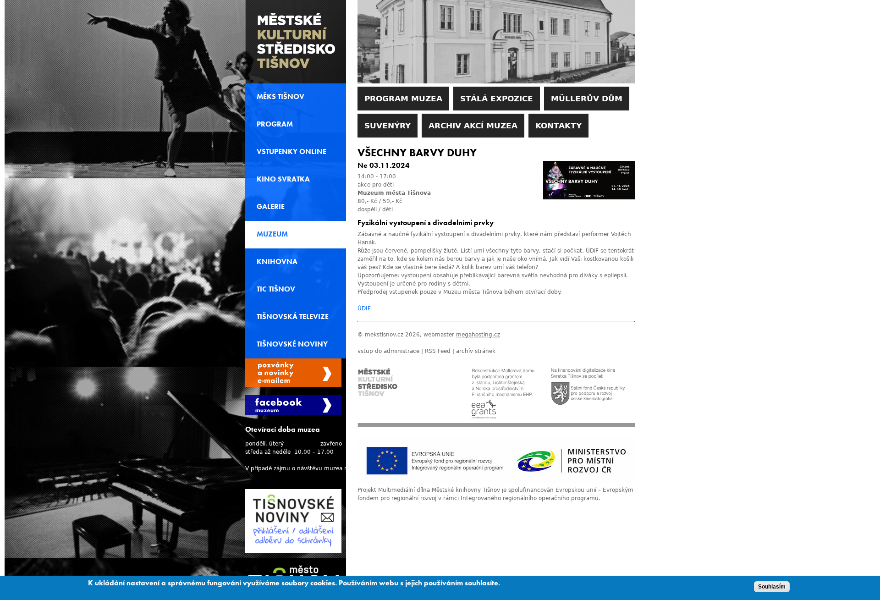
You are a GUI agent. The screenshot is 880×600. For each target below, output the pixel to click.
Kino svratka (283, 179)
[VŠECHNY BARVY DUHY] (589, 197)
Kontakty (558, 125)
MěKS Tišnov (280, 96)
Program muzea (403, 98)
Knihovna (277, 261)
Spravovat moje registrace (293, 372)
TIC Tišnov (276, 289)
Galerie (271, 206)
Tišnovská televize (293, 316)
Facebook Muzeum (293, 405)
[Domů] (295, 41)
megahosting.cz (478, 334)
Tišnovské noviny (292, 344)
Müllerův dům (586, 98)
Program (275, 124)
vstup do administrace (388, 351)
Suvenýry (387, 125)
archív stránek (475, 351)
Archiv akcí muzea (473, 125)
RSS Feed (438, 351)
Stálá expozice (496, 98)
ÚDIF (364, 308)
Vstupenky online (291, 151)
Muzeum (272, 234)
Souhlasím (772, 586)
